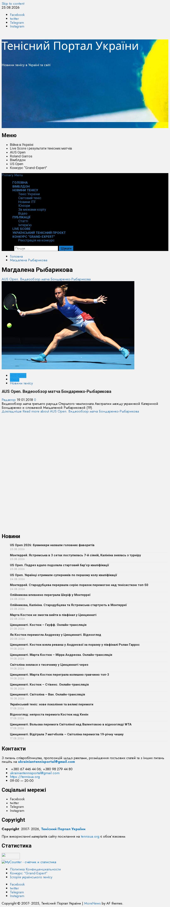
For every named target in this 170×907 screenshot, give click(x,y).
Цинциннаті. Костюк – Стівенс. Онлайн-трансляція (49, 684)
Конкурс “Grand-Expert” (28, 168)
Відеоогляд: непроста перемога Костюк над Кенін (49, 714)
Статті (23, 221)
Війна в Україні (21, 145)
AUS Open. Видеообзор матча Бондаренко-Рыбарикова (46, 279)
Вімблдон (18, 160)
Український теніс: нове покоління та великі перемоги (51, 704)
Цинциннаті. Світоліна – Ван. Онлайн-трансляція (47, 694)
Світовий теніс (29, 198)
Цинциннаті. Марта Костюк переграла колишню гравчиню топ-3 (59, 674)
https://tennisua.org (25, 776)
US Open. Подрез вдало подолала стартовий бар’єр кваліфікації (59, 565)
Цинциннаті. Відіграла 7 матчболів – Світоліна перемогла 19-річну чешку (67, 734)
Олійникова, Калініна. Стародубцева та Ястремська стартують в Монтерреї (68, 605)
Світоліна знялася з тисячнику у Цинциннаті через (49, 665)
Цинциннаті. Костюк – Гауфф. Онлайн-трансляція (48, 625)
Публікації (21, 217)
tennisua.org (90, 836)
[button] (12, 174)
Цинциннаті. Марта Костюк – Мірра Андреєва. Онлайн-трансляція (61, 655)
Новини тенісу (25, 190)
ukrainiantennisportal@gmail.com (35, 772)
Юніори (24, 205)
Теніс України (29, 194)
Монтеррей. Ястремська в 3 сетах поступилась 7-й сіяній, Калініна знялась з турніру (75, 555)
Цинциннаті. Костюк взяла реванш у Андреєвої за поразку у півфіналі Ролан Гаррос (75, 645)
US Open (16, 164)
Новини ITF (27, 202)
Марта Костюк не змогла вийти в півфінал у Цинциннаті (53, 615)
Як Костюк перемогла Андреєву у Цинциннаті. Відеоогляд (55, 635)
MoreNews (92, 903)
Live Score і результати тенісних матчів (41, 148)
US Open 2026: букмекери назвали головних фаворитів (52, 545)
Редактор (9, 399)
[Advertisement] (85, 99)
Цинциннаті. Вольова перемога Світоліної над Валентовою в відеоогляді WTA (71, 724)
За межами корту (32, 209)
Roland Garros (21, 156)
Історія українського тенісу (31, 877)
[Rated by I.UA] (11, 858)
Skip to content (13, 3)
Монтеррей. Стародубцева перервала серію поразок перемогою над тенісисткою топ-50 (79, 585)
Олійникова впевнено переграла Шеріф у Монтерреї (50, 595)
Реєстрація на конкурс (36, 240)
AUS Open (18, 152)
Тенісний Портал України (70, 45)
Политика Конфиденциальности (35, 869)
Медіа (14, 379)
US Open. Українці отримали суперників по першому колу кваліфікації (63, 575)
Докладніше (70, 411)
